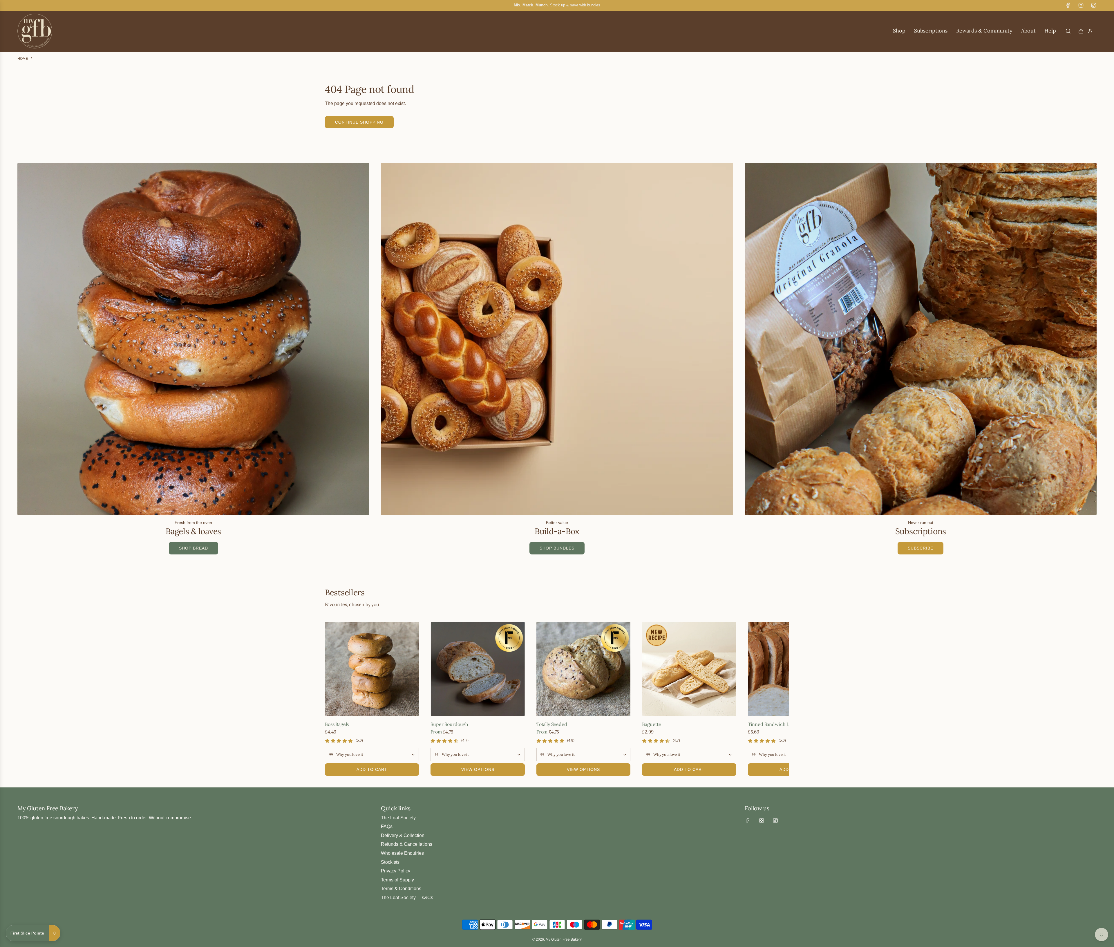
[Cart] (1081, 31)
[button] (331, 699)
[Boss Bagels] (372, 669)
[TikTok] (1093, 5)
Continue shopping (359, 122)
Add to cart (372, 769)
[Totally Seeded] (583, 669)
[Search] (1068, 31)
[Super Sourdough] (478, 669)
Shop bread (193, 548)
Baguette (651, 724)
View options (477, 769)
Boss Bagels (337, 724)
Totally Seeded (551, 724)
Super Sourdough (449, 724)
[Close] (1104, 833)
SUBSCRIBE (920, 548)
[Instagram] (1081, 5)
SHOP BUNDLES (557, 548)
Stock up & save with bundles (575, 5)
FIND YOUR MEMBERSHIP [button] (1047, 911)
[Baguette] (689, 669)
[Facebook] (1068, 5)
